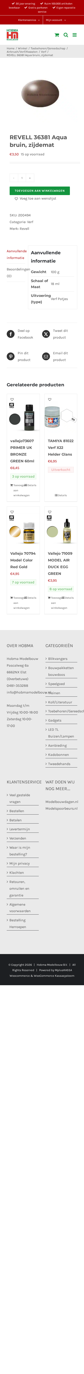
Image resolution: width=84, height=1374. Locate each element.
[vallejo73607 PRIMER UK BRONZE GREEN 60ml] (23, 413)
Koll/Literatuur (60, 702)
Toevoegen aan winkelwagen (40, 190)
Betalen (15, 820)
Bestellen (16, 811)
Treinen (54, 693)
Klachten (16, 872)
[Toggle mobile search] (66, 35)
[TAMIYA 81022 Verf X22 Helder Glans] (61, 413)
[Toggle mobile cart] (57, 35)
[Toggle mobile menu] (75, 35)
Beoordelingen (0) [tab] (16, 272)
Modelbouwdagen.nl (61, 801)
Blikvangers (57, 659)
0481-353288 (17, 685)
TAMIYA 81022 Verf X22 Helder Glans (60, 448)
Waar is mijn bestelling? (19, 850)
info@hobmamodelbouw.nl (29, 692)
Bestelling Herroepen (17, 923)
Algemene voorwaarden (20, 907)
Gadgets (54, 720)
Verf (30, 222)
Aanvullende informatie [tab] (16, 254)
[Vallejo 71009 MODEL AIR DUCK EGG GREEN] (61, 526)
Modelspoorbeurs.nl (61, 808)
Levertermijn (19, 829)
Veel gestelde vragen (19, 798)
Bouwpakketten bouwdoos (61, 671)
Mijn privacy (19, 863)
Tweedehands (59, 764)
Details (32, 485)
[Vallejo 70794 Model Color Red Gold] (23, 526)
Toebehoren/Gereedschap (61, 711)
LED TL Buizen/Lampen (61, 732)
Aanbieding (57, 745)
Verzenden (17, 838)
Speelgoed (56, 683)
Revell (24, 228)
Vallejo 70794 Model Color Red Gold (23, 560)
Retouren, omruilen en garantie (19, 888)
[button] (35, 198)
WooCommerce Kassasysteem (54, 975)
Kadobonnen (58, 754)
